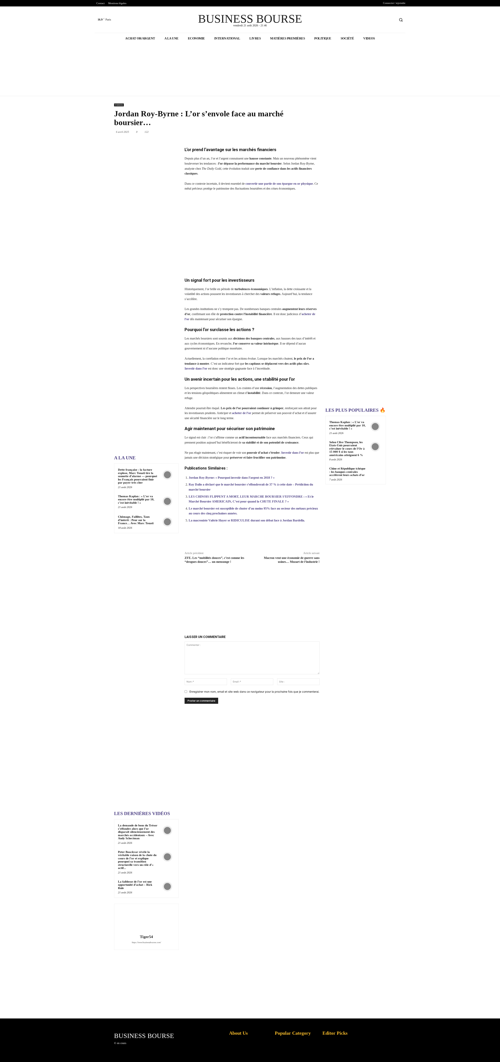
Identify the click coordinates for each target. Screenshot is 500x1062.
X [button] (496, 1054)
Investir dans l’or (196, 368)
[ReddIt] (292, 132)
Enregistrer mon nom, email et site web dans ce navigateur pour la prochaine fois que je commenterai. (254, 691)
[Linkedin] (284, 132)
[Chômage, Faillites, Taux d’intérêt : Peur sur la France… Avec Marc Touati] (167, 521)
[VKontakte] (149, 1046)
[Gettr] (305, 539)
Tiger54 (146, 937)
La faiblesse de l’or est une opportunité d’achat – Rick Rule (135, 885)
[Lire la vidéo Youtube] (252, 234)
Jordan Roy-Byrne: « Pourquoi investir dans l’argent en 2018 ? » (232, 477)
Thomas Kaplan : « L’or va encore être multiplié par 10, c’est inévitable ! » (136, 499)
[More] (314, 539)
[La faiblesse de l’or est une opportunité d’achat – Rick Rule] (167, 886)
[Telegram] (310, 132)
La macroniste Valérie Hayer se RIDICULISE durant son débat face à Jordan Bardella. (247, 520)
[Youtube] (392, 19)
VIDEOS (119, 105)
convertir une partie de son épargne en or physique (279, 183)
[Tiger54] (146, 919)
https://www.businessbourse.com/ (146, 942)
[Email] (301, 132)
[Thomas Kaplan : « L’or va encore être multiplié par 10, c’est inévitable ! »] (167, 501)
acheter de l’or (241, 413)
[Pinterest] (266, 132)
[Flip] (319, 132)
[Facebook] (377, 19)
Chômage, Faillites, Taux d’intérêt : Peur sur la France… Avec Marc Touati (136, 520)
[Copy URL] (296, 539)
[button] (400, 19)
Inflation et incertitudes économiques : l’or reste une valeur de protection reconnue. (237, 1056)
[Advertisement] (143, 327)
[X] (385, 19)
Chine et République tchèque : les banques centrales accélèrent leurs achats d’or (347, 472)
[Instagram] (135, 1046)
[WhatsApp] (275, 132)
